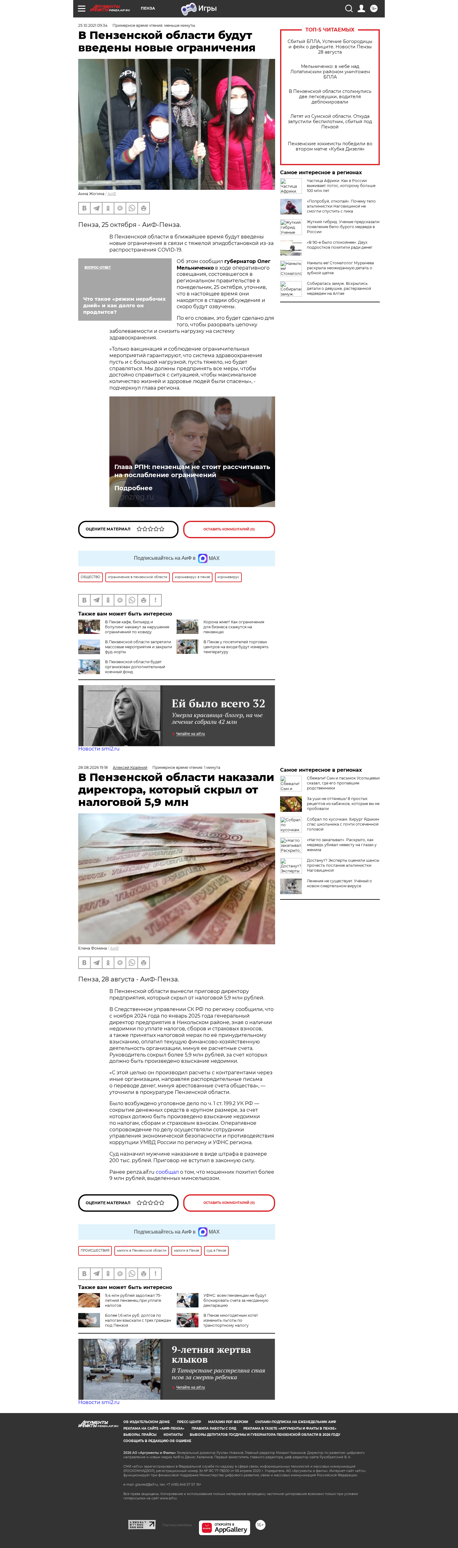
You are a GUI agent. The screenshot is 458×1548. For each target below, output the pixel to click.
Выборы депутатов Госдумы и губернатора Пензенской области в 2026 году (265, 1435)
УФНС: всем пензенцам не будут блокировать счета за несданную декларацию (235, 1300)
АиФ (111, 193)
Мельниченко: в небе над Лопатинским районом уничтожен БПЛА (330, 72)
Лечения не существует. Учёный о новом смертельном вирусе (339, 883)
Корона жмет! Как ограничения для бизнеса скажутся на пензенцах (233, 627)
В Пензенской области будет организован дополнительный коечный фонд (135, 666)
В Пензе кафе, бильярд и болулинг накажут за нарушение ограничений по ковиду (137, 627)
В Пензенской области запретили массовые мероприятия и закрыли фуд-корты (138, 647)
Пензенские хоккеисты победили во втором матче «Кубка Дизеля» (330, 146)
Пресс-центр (189, 1422)
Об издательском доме (146, 1422)
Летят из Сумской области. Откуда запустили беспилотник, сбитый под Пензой (330, 122)
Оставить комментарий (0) (229, 529)
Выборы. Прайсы (139, 1435)
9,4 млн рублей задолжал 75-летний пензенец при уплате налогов (133, 1300)
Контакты (173, 1435)
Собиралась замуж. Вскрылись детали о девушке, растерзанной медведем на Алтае (339, 288)
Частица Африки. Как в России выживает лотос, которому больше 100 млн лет (341, 185)
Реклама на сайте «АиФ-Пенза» (153, 1428)
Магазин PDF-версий (228, 1422)
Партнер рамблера (177, 1525)
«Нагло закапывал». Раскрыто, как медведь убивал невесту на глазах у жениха (342, 844)
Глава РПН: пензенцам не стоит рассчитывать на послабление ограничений (192, 471)
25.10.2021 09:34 (92, 25)
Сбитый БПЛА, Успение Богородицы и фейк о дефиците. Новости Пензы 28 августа (330, 47)
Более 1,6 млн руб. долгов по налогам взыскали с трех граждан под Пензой (138, 1320)
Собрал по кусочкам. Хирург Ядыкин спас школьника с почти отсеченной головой (343, 824)
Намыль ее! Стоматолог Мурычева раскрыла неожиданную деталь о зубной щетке (340, 268)
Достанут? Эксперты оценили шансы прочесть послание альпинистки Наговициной (343, 865)
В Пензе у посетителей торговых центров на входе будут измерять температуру (236, 647)
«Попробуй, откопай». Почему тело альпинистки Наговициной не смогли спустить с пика (341, 206)
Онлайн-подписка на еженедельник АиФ (295, 1422)
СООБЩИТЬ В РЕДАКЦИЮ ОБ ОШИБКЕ (157, 1441)
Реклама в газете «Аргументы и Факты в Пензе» (289, 1428)
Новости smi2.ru (99, 749)
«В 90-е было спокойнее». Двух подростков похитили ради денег (340, 245)
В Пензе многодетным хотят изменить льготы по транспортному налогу (230, 1320)
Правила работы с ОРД (214, 1428)
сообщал (167, 1172)
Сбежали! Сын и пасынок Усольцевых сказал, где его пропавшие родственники (343, 783)
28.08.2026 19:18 (93, 767)
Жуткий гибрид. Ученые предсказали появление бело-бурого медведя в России (343, 226)
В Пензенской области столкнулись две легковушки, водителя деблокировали (330, 97)
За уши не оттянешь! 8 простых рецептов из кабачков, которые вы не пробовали (343, 803)
